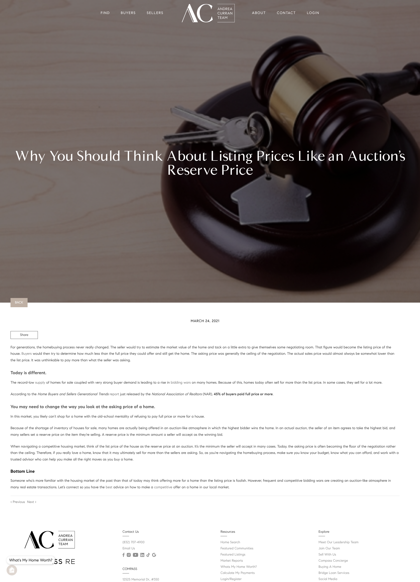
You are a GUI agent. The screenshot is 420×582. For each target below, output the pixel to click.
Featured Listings (232, 555)
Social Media (327, 579)
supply (40, 383)
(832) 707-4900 (133, 542)
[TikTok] (148, 555)
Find (105, 13)
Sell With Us (327, 555)
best (109, 487)
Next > (31, 502)
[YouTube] (135, 555)
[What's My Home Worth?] (12, 570)
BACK (19, 303)
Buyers (128, 13)
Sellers (155, 13)
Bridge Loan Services (333, 573)
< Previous (17, 502)
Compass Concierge (333, 561)
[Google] (154, 555)
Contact (286, 13)
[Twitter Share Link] (24, 347)
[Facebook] (123, 555)
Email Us (128, 548)
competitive (163, 487)
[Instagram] (129, 555)
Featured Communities (236, 548)
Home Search (230, 542)
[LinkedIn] (142, 555)
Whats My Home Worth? (238, 567)
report (114, 394)
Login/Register (231, 579)
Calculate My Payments (237, 573)
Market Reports (231, 561)
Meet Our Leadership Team (338, 542)
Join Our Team (329, 548)
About (259, 13)
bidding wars (181, 383)
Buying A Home (329, 567)
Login (313, 13)
